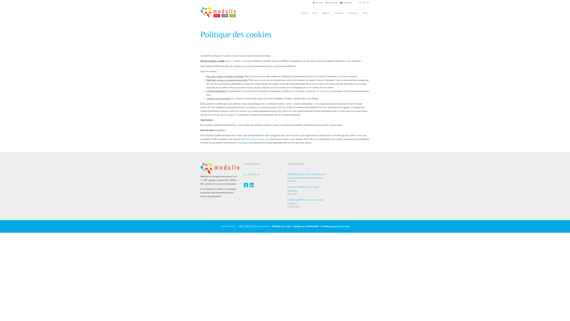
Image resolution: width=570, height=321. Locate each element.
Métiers (325, 13)
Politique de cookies (281, 226)
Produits (338, 13)
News (314, 13)
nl (364, 3)
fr (360, 3)
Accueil (304, 13)
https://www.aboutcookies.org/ (255, 139)
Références (353, 13)
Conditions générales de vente (335, 226)
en (367, 3)
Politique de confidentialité (306, 226)
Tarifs (364, 13)
